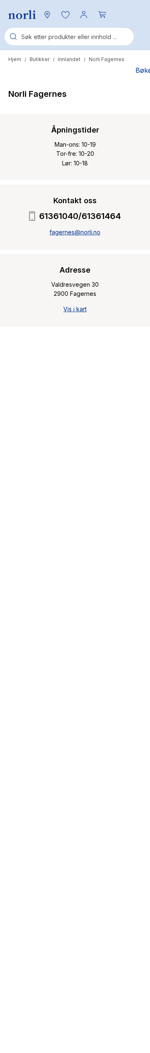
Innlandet (69, 59)
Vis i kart (75, 308)
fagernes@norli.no (75, 232)
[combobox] (69, 36)
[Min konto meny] (84, 14)
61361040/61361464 (80, 216)
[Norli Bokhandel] (22, 14)
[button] (65, 14)
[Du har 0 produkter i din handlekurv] (102, 14)
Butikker (40, 59)
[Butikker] (47, 14)
